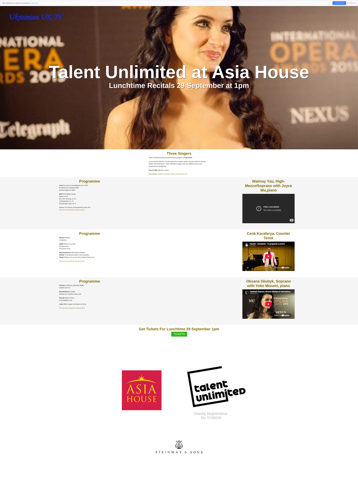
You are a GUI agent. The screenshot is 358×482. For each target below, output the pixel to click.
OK (339, 3)
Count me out (352, 3)
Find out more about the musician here (72, 210)
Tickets (179, 334)
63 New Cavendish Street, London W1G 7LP (168, 174)
